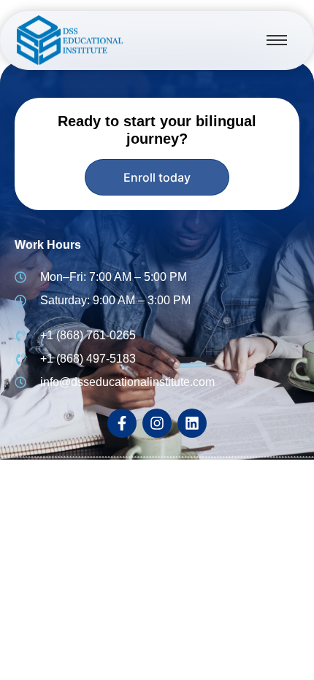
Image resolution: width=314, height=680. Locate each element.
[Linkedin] (192, 423)
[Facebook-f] (122, 423)
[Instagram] (157, 423)
